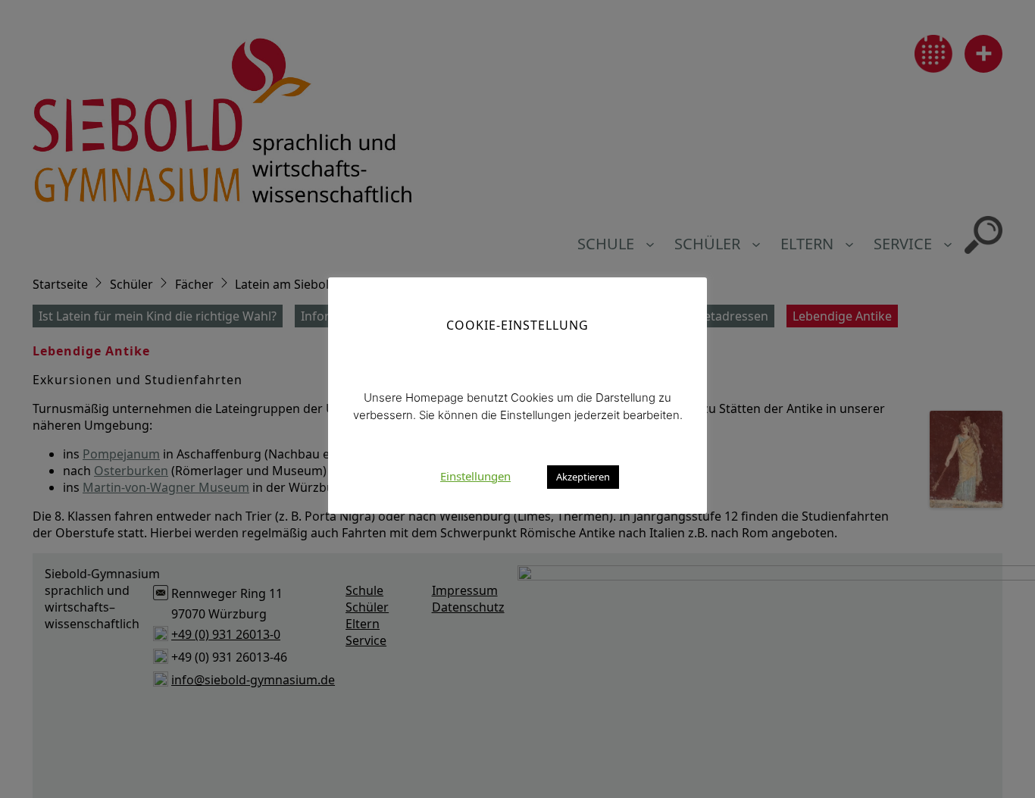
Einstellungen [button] (475, 475)
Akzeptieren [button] (583, 476)
